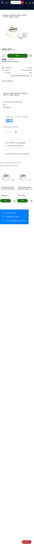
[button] (2, 2)
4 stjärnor (10, 132)
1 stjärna (5, 132)
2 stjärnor (6, 132)
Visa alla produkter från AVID (19, 75)
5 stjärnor (12, 132)
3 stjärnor (8, 132)
